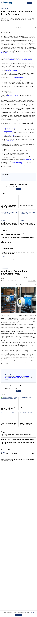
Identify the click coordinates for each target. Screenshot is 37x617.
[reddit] (20, 27)
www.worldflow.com (5, 120)
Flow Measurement (4, 8)
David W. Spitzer (4, 280)
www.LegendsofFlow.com (12, 95)
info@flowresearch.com (18, 77)
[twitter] (18, 27)
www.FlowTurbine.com (8, 137)
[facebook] (15, 27)
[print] (35, 27)
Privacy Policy (32, 612)
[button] (2, 3)
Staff (2, 23)
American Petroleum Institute (7, 52)
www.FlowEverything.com (11, 70)
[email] (21, 27)
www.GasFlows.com (8, 131)
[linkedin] (16, 27)
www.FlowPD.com (9, 140)
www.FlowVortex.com (5, 58)
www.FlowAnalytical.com (9, 135)
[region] (18, 614)
